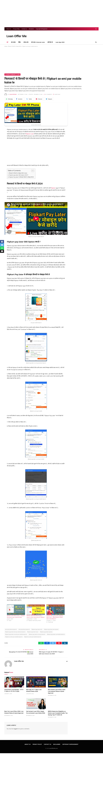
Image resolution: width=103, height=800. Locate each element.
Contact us (24, 29)
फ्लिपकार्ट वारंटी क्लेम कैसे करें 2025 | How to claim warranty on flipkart (35, 616)
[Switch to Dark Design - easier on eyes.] (96, 28)
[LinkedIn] (2, 146)
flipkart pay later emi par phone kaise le (15, 632)
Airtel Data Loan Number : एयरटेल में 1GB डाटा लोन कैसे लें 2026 (13, 690)
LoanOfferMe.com (53, 748)
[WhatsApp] (2, 133)
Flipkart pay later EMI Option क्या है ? (19, 175)
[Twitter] (2, 141)
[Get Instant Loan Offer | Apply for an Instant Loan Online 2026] (36, 703)
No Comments (48, 94)
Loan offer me (12, 94)
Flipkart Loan (30, 134)
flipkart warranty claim (12, 74)
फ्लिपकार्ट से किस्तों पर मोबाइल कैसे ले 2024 (18, 173)
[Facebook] (2, 137)
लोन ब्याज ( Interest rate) (38, 42)
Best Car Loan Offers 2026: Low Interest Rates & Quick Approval (13, 712)
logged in (16, 729)
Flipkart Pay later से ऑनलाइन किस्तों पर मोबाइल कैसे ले (21, 177)
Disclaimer (31, 29)
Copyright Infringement (41, 29)
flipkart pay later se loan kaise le (37, 634)
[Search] (96, 42)
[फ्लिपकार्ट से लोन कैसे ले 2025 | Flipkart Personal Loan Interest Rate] (16, 610)
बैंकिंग (19, 42)
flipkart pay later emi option (51, 629)
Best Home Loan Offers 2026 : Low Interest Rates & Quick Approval (57, 691)
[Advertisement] (51, 13)
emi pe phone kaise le (24, 629)
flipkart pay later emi (37, 629)
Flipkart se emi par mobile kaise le (13, 637)
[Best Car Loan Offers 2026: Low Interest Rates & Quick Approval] (14, 703)
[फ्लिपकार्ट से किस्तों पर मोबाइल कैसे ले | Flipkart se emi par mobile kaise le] (22, 122)
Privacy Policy (16, 29)
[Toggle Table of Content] (32, 170)
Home (5, 46)
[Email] (2, 150)
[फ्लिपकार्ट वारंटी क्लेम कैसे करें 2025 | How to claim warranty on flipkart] (36, 610)
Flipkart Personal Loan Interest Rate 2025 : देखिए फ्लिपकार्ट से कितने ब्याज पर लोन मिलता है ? (54, 617)
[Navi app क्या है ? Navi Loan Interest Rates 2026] (36, 682)
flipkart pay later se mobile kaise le (56, 634)
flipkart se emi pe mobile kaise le (32, 637)
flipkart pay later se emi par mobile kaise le (16, 634)
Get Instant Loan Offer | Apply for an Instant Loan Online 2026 (35, 712)
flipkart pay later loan (32, 632)
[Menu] (7, 42)
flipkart (53, 188)
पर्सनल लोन (25, 42)
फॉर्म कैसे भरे (50, 42)
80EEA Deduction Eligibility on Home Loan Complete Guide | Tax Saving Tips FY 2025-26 (58, 713)
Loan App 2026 (60, 42)
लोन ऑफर (13, 42)
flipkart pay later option (46, 632)
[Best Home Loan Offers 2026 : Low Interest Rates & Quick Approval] (58, 682)
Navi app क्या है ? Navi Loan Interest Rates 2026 (34, 690)
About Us (8, 29)
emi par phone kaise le (11, 629)
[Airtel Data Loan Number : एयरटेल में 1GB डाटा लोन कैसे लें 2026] (14, 682)
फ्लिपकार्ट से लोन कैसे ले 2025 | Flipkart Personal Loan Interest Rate (16, 616)
